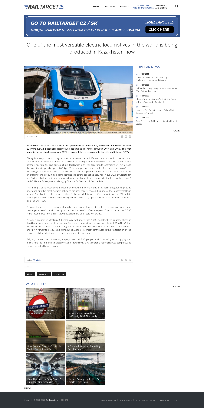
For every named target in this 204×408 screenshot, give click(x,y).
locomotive (59, 274)
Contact (176, 400)
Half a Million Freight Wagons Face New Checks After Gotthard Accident (156, 89)
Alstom (30, 274)
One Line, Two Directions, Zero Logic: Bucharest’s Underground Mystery (152, 79)
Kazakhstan (44, 274)
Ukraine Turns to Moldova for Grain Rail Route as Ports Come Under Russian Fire (156, 100)
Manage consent (108, 400)
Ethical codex (125, 400)
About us (164, 400)
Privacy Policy (141, 400)
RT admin (37, 260)
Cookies (153, 400)
